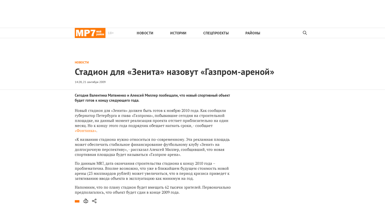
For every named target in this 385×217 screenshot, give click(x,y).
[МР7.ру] (90, 33)
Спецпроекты (216, 33)
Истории (178, 33)
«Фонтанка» (85, 130)
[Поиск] (305, 33)
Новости (145, 33)
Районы (252, 33)
